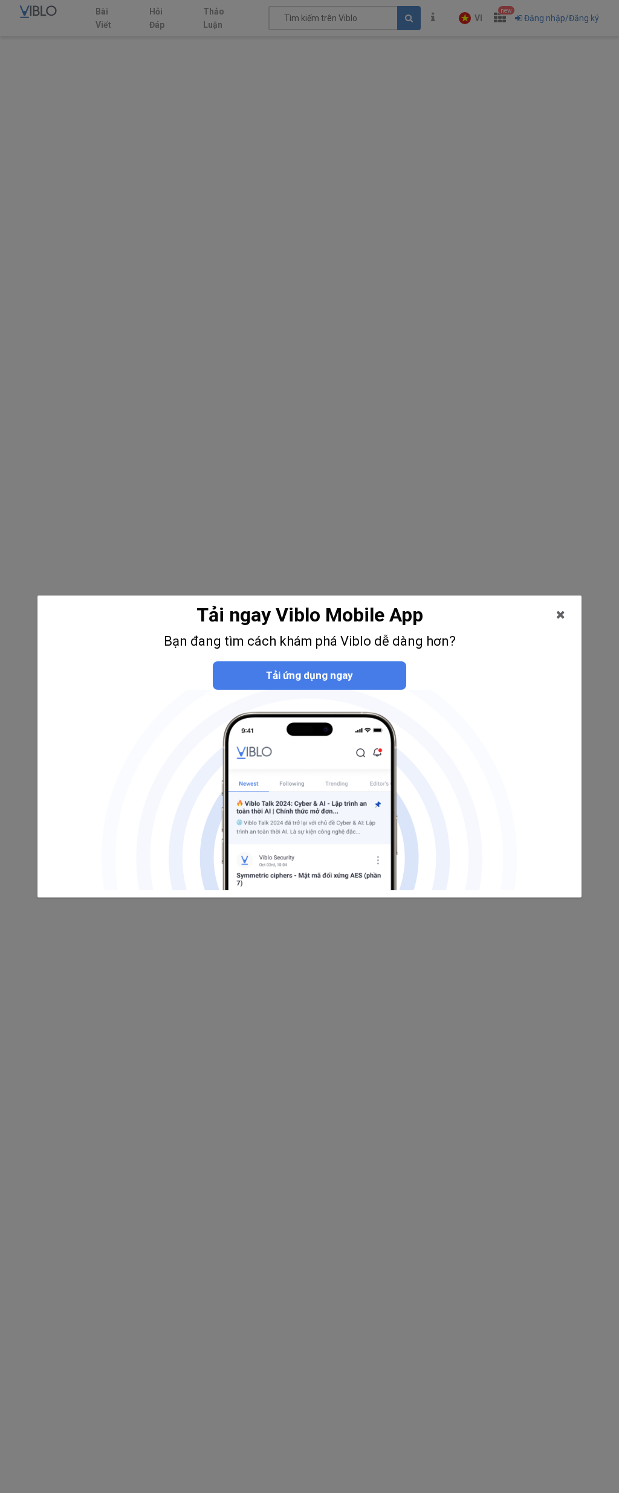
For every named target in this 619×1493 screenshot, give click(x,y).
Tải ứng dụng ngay (309, 675)
